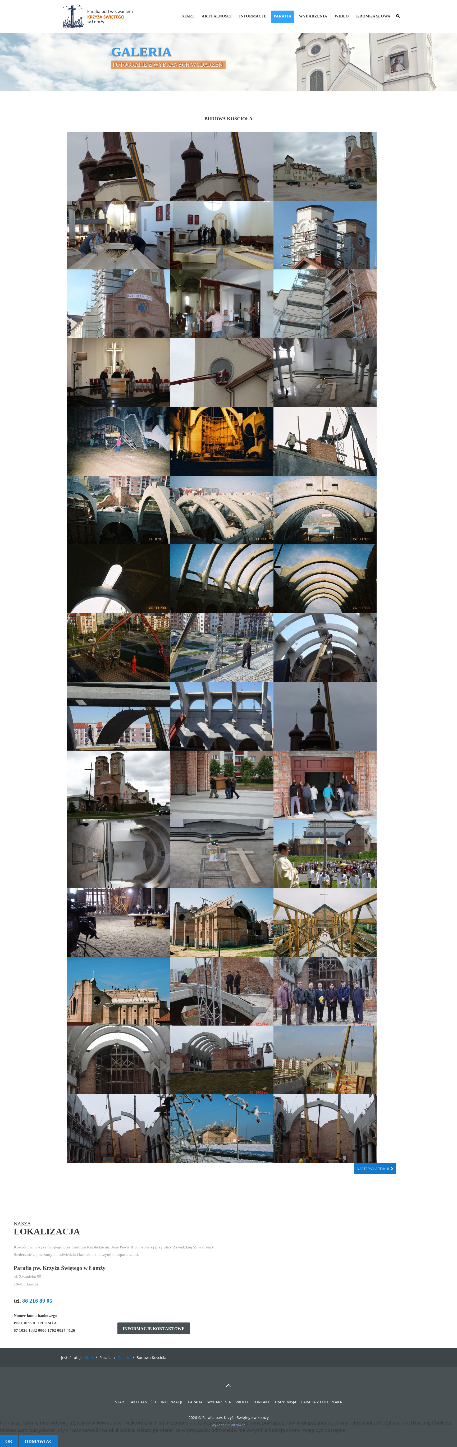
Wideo (342, 16)
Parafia (282, 16)
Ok (9, 1441)
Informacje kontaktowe (154, 1328)
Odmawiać (39, 1441)
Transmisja (285, 1401)
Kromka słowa (373, 16)
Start (188, 16)
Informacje (252, 16)
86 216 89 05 (37, 1301)
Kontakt (261, 1401)
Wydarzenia (313, 16)
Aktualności (217, 16)
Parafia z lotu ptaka (321, 1401)
